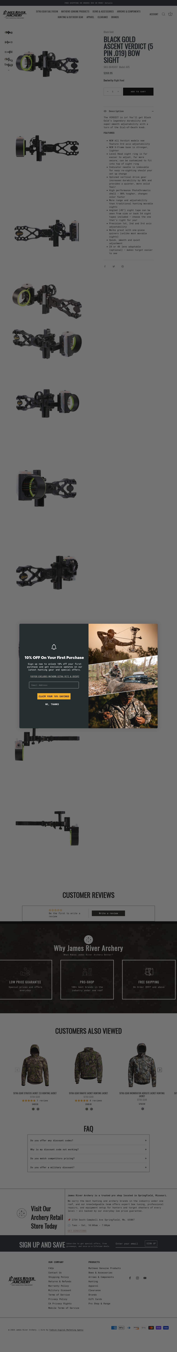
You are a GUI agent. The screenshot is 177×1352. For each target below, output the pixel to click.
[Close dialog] (23, 627)
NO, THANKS (52, 704)
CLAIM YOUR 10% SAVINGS (54, 696)
